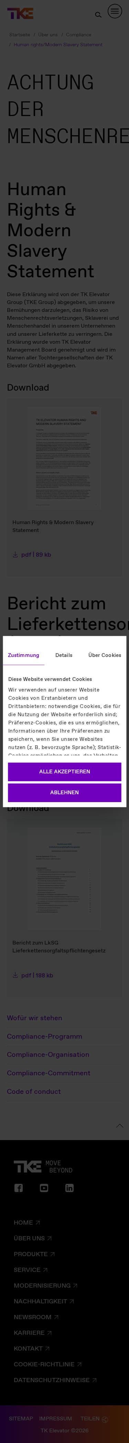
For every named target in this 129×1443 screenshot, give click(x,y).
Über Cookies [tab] (104, 655)
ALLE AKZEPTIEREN (64, 771)
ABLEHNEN (64, 792)
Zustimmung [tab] (23, 655)
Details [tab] (63, 655)
